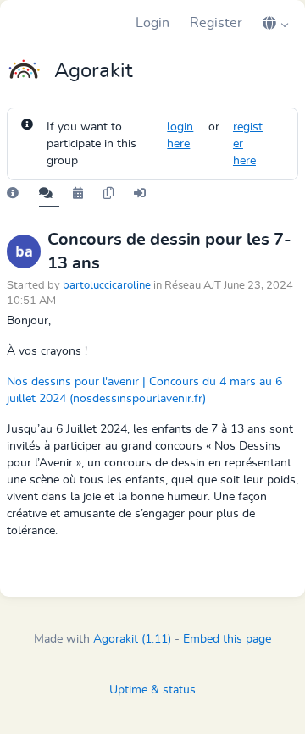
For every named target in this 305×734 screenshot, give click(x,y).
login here (180, 135)
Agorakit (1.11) (132, 639)
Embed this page (227, 639)
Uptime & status (152, 690)
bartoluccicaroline (107, 285)
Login (152, 23)
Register (216, 23)
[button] (275, 22)
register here (248, 144)
